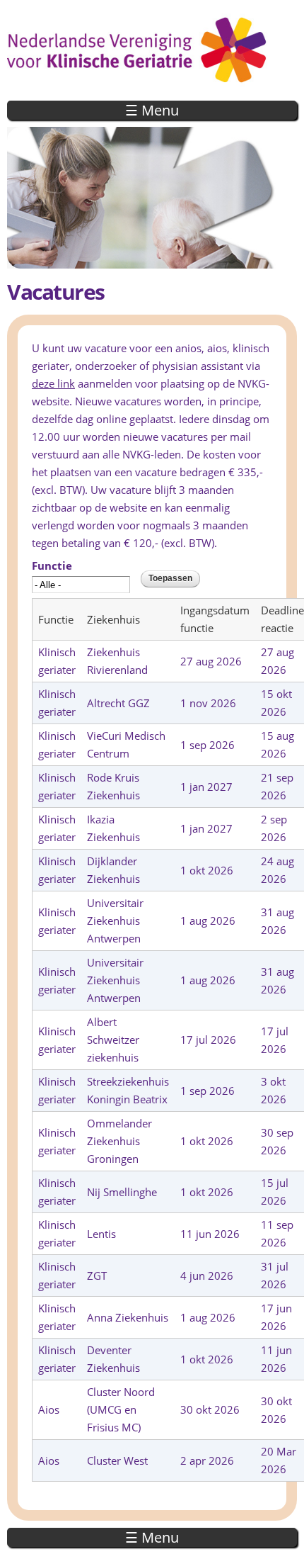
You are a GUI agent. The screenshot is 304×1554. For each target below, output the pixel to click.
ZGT (97, 1275)
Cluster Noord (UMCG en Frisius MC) (121, 1409)
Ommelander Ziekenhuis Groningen (119, 1141)
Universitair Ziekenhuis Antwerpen (115, 920)
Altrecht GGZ (118, 703)
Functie (52, 565)
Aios (48, 1409)
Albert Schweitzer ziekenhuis (113, 1039)
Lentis (101, 1234)
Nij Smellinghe (122, 1192)
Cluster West (117, 1460)
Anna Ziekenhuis (127, 1317)
